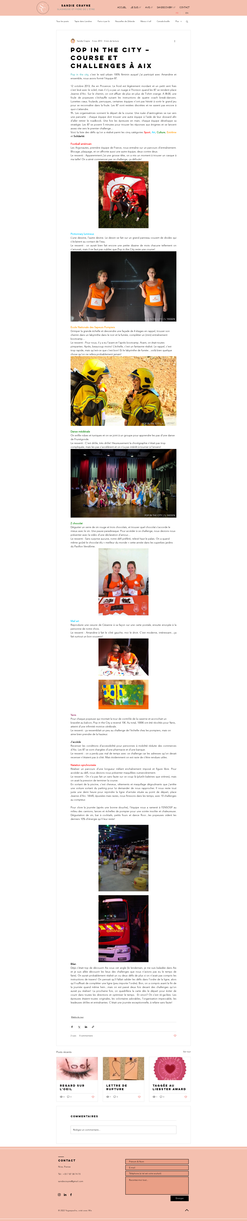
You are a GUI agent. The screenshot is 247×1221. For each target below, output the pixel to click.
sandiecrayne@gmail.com (70, 1181)
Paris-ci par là (103, 21)
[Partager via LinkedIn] (86, 1026)
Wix (90, 1210)
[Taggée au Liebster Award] (170, 1068)
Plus (177, 21)
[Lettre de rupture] (123, 1068)
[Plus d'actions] (174, 41)
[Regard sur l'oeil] (77, 1068)
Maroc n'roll (146, 21)
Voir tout (187, 1051)
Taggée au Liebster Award (169, 1087)
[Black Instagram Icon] (59, 1194)
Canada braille (163, 21)
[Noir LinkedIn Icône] (65, 1194)
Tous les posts (62, 21)
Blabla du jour (77, 1017)
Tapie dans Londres (83, 21)
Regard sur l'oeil (72, 1087)
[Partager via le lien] (93, 1026)
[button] (187, 21)
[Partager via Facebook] (72, 1026)
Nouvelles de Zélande (125, 21)
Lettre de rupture (116, 1087)
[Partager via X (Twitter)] (79, 1026)
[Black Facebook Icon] (71, 1194)
